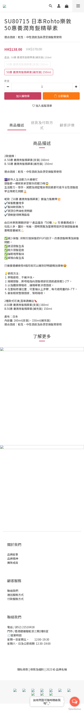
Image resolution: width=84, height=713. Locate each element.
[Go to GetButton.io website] (74, 709)
